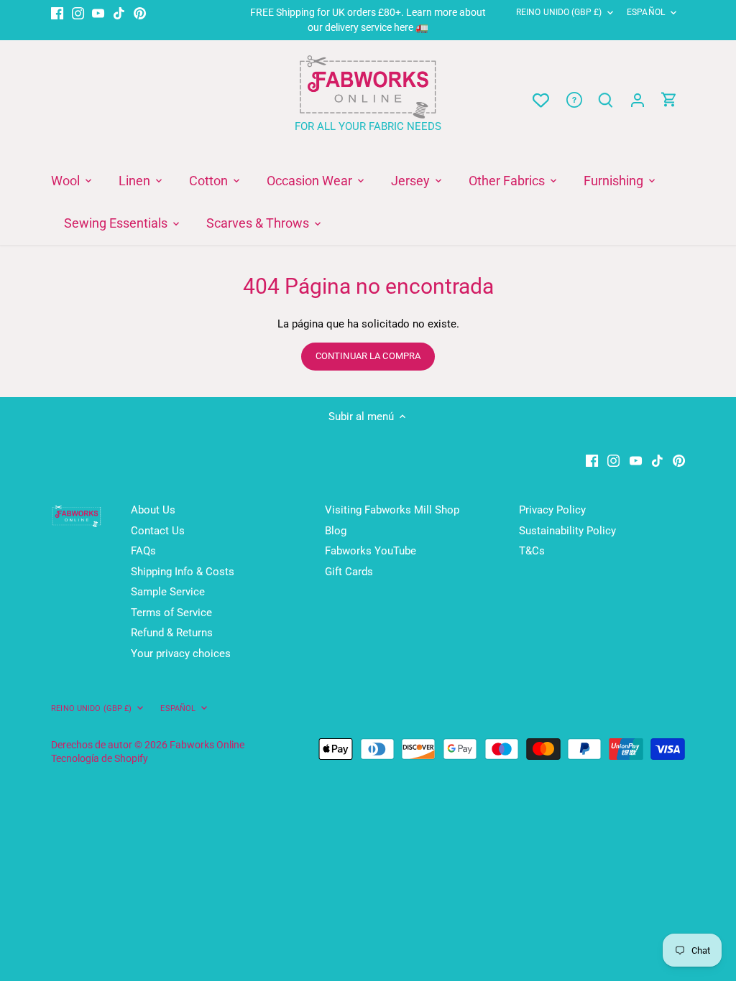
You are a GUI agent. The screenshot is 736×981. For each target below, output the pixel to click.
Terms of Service (171, 612)
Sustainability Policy (567, 530)
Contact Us (158, 530)
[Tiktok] (119, 12)
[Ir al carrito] (669, 100)
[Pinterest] (140, 12)
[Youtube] (98, 12)
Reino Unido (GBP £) (559, 12)
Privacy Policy (552, 509)
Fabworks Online (207, 744)
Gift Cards (349, 571)
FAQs (143, 550)
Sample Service (168, 591)
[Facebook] (57, 12)
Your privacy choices (181, 653)
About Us (153, 509)
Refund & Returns (172, 632)
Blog (335, 530)
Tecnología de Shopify (99, 758)
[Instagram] (78, 12)
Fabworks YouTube (370, 550)
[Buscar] (606, 100)
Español (646, 12)
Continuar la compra (368, 355)
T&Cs (532, 550)
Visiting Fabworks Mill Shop (392, 509)
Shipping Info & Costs (182, 571)
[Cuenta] (637, 100)
